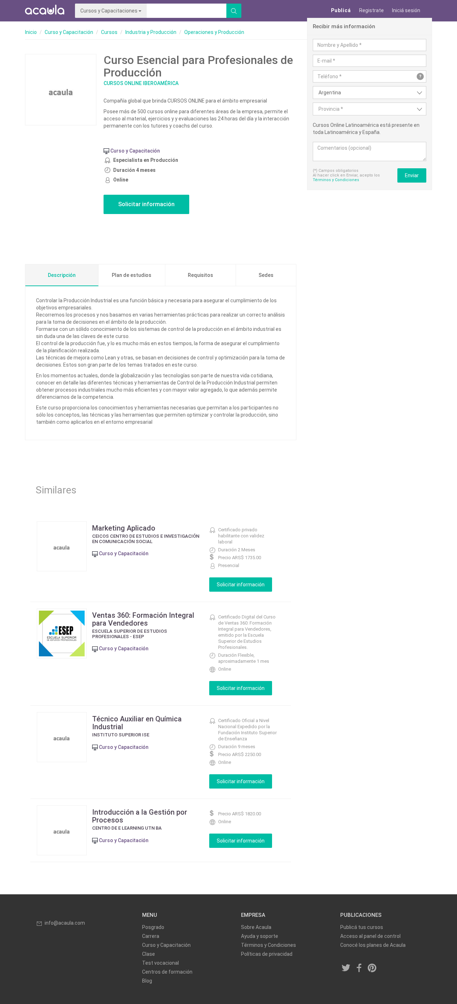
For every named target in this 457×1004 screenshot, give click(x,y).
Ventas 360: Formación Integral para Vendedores (143, 619)
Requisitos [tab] (200, 275)
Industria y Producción (150, 32)
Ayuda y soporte (259, 936)
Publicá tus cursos (361, 927)
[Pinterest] (372, 968)
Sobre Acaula (256, 927)
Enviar (412, 175)
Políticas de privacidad (266, 954)
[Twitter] (346, 968)
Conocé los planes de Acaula (373, 945)
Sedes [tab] (265, 275)
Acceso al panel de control (370, 936)
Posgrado (153, 927)
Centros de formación (167, 972)
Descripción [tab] (62, 275)
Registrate (371, 10)
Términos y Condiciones (336, 180)
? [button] (420, 76)
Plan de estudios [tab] (131, 275)
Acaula (44, 10)
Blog (147, 981)
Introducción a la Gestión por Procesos (139, 816)
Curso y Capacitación (69, 32)
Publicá (341, 10)
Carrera (150, 936)
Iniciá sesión (406, 10)
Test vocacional (160, 963)
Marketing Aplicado (123, 528)
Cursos (109, 32)
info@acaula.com (65, 923)
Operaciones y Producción (214, 32)
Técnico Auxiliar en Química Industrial (137, 723)
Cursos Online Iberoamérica (141, 83)
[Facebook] (359, 968)
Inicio (31, 32)
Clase (148, 954)
